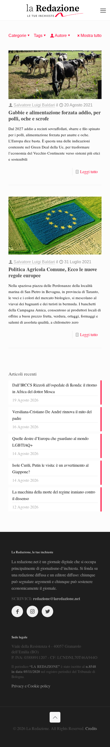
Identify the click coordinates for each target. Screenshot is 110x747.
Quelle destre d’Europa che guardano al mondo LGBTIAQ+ (50, 442)
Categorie (17, 35)
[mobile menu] (103, 10)
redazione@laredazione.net (56, 598)
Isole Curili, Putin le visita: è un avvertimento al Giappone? (50, 468)
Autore (61, 35)
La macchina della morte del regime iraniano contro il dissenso (53, 495)
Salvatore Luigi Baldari (34, 105)
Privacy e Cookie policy (31, 685)
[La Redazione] (55, 10)
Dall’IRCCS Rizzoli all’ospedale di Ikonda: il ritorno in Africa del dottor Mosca (54, 388)
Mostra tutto (91, 35)
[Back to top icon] (55, 717)
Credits (91, 728)
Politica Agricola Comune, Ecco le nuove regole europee (52, 272)
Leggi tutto (89, 171)
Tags (38, 35)
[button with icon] (17, 611)
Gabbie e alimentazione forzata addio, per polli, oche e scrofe (54, 115)
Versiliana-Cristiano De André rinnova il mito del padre (52, 415)
